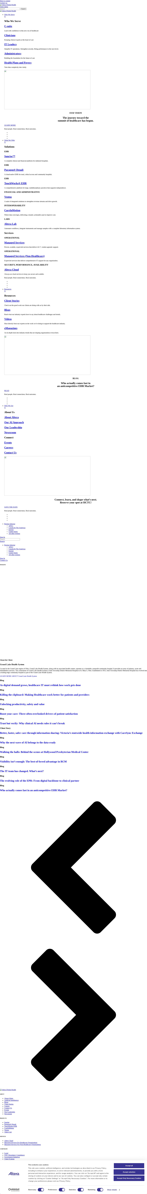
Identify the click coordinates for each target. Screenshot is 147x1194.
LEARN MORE (10, 125)
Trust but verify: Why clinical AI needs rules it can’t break (32, 723)
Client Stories (11, 300)
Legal (6, 1153)
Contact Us (10, 452)
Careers (8, 447)
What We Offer (9, 140)
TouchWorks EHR (10, 1126)
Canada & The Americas (17, 528)
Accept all (129, 1166)
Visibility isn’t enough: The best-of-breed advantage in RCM (33, 761)
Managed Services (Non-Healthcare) (24, 256)
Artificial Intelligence (11, 1100)
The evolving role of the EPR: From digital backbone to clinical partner (39, 780)
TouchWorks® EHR (15, 183)
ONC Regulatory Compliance (14, 1155)
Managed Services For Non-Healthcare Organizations (22, 1144)
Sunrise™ (9, 156)
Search (23, 9)
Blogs (7, 309)
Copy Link (8, 585)
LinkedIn (7, 582)
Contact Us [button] (4, 560)
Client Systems (9, 1159)
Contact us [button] (3, 3)
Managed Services (14, 242)
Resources (7, 289)
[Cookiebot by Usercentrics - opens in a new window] (14, 1189)
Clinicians (9, 35)
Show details (112, 1190)
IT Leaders (10, 44)
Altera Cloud (11, 269)
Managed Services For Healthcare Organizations (20, 1143)
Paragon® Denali (13, 169)
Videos (8, 319)
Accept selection (129, 1172)
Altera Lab (10, 223)
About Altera (11, 417)
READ (6, 391)
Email (6, 584)
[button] (18, 676)
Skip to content (5, 1)
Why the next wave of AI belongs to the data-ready (28, 742)
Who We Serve (9, 14)
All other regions (14, 533)
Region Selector (9, 524)
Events (8, 442)
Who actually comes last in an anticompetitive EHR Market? (33, 790)
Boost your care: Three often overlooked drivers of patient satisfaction (39, 713)
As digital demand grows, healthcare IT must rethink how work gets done (40, 685)
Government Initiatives (12, 1157)
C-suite (8, 26)
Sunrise (6, 1122)
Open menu (4, 7)
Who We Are (8, 406)
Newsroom (10, 432)
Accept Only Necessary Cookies (129, 1178)
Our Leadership (13, 427)
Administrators (12, 53)
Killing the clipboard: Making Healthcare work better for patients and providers (44, 694)
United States (13, 532)
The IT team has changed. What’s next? (22, 771)
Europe (11, 530)
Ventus (8, 196)
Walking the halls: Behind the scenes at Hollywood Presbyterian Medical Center (44, 752)
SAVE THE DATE (11, 507)
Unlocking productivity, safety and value (22, 704)
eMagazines (10, 328)
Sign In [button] (2, 537)
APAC (11, 526)
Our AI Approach (14, 422)
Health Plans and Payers (17, 62)
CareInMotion (12, 210)
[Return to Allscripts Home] (8, 1090)
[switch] (62, 1189)
